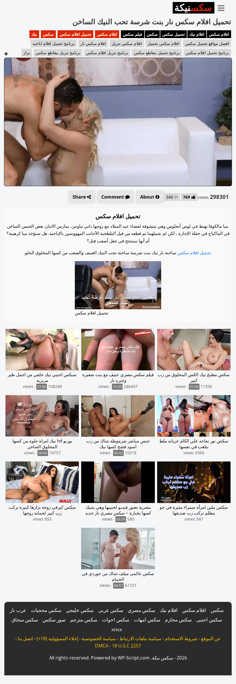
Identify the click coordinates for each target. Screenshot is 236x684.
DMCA (101, 645)
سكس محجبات (46, 610)
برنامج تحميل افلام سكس (207, 52)
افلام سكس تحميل (163, 43)
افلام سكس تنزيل (127, 43)
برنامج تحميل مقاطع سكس (157, 52)
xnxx (116, 629)
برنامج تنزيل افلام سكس (107, 52)
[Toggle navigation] (223, 7)
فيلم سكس (132, 34)
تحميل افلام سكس (75, 34)
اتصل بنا (25, 638)
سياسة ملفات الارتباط (140, 638)
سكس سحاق (25, 619)
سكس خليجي (80, 610)
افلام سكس (219, 34)
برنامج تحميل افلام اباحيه (54, 43)
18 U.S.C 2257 (126, 645)
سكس (152, 34)
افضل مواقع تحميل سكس (207, 43)
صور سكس (54, 619)
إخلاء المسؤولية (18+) (57, 638)
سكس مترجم (83, 619)
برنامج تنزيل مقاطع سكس (58, 52)
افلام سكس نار (93, 43)
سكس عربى (110, 610)
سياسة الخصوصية (99, 638)
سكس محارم (178, 619)
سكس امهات (147, 619)
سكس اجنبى (209, 619)
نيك (34, 34)
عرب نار (18, 610)
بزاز (26, 52)
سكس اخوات (115, 619)
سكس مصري (141, 610)
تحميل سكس (173, 34)
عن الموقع (211, 638)
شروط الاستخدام (181, 638)
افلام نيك (196, 34)
